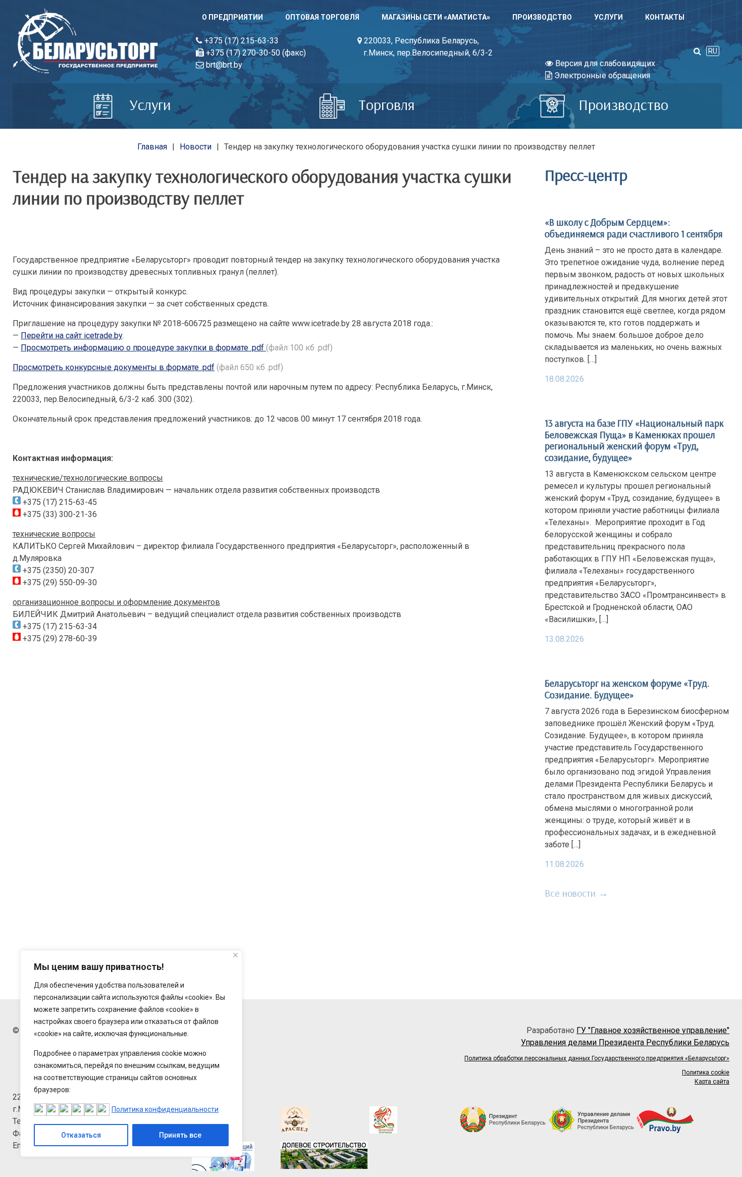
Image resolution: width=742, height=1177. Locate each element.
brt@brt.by (223, 65)
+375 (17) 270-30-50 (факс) (255, 53)
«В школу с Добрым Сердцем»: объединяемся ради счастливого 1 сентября (634, 227)
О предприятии (232, 17)
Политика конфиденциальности (165, 1109)
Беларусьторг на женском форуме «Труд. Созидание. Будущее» (627, 688)
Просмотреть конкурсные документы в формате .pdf (114, 367)
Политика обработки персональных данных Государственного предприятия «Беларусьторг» (596, 1058)
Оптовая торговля (322, 17)
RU (712, 51)
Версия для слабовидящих (604, 63)
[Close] (235, 955)
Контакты (664, 17)
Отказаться (81, 1135)
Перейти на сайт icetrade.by (71, 335)
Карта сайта (712, 1081)
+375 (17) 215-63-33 (240, 40)
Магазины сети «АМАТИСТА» (436, 17)
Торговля (385, 104)
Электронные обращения (601, 75)
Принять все (180, 1135)
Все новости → (576, 893)
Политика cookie (705, 1072)
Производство (542, 17)
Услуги (608, 17)
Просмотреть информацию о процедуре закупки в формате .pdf (143, 347)
